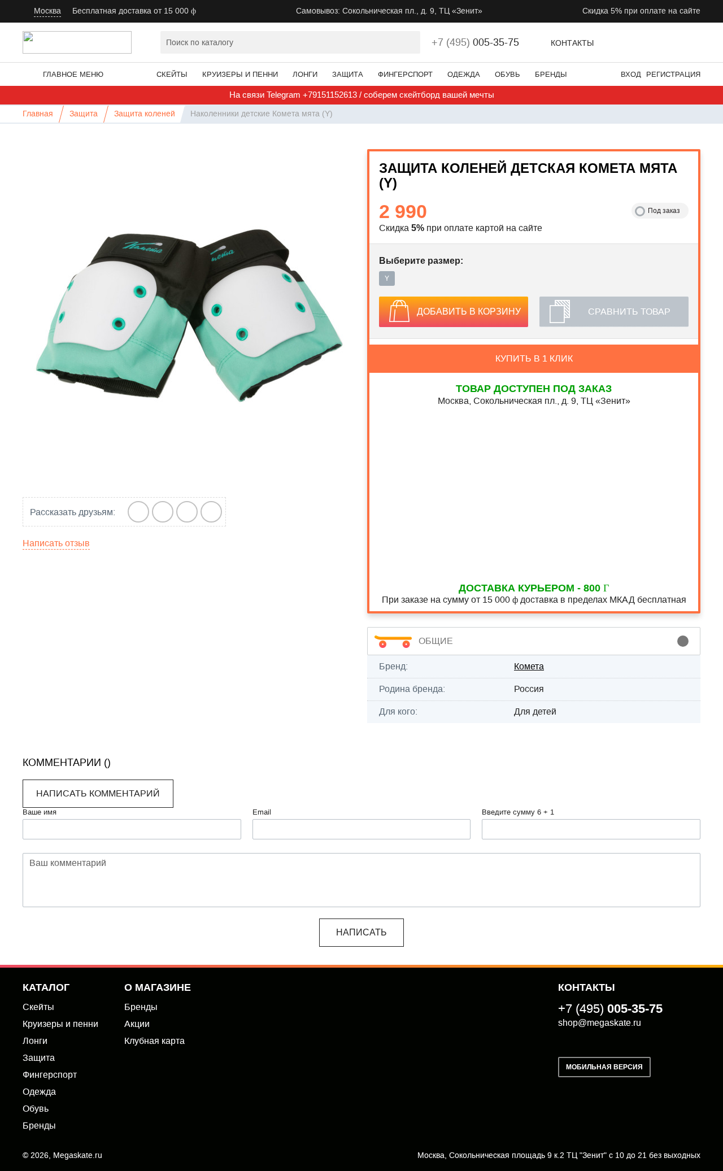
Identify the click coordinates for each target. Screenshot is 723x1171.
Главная (38, 113)
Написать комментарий (98, 793)
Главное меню (73, 74)
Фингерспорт (405, 74)
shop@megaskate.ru (599, 1023)
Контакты (572, 43)
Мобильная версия (604, 1067)
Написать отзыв (56, 543)
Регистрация (673, 74)
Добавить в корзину (469, 311)
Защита (347, 74)
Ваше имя (39, 812)
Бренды (551, 74)
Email (261, 812)
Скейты (172, 74)
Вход (631, 74)
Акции (137, 1024)
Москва (47, 11)
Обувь (507, 74)
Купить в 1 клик (534, 358)
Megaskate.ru (77, 1155)
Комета (529, 666)
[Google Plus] (163, 511)
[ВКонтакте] (139, 511)
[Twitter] (187, 511)
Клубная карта (154, 1041)
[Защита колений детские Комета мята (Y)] (189, 315)
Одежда (463, 74)
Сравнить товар (629, 311)
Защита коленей (144, 113)
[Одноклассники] (211, 511)
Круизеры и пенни (240, 74)
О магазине (157, 987)
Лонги (305, 74)
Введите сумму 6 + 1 (518, 812)
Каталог (46, 987)
